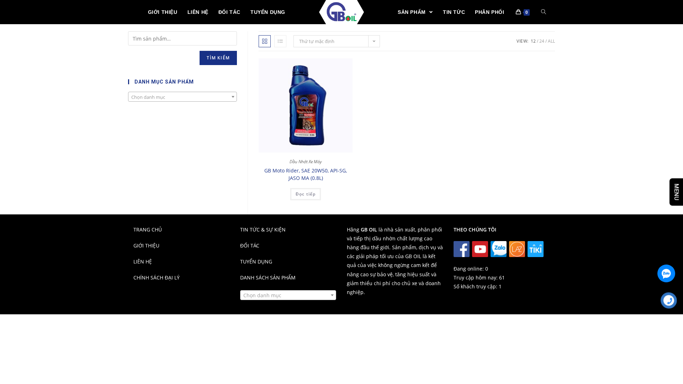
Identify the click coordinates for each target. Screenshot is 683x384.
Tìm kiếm (218, 58)
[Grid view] (265, 41)
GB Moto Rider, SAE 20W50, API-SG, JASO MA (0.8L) (305, 174)
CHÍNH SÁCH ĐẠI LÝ (156, 277)
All (551, 41)
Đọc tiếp (306, 194)
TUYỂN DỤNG (256, 261)
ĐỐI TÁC (249, 245)
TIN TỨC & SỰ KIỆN (263, 229)
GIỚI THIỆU (146, 245)
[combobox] (182, 97)
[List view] (280, 41)
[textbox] (182, 97)
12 (533, 41)
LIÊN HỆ (142, 261)
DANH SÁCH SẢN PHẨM (268, 277)
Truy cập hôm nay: (476, 277)
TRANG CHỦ (147, 229)
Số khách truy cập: (476, 286)
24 (541, 41)
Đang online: (469, 268)
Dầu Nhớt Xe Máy (306, 162)
